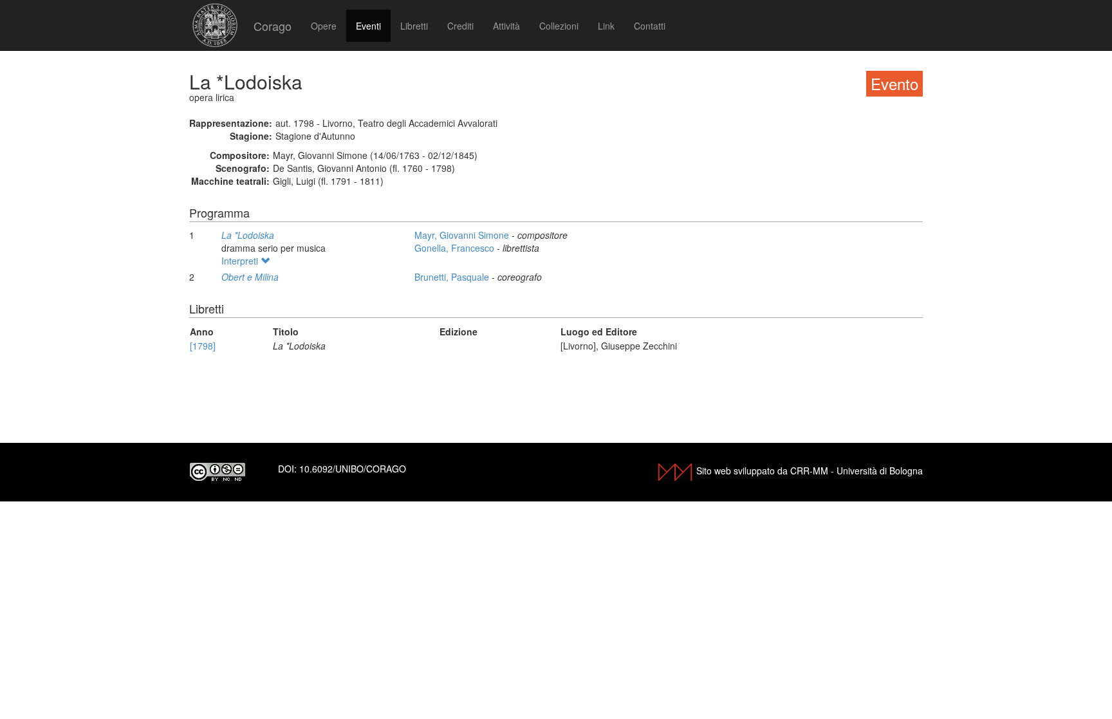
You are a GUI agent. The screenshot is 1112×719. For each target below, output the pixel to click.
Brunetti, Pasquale (453, 276)
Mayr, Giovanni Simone (463, 235)
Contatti (649, 25)
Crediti (460, 25)
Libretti (414, 25)
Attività (506, 25)
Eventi (368, 25)
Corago (273, 25)
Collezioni (559, 25)
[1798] (203, 345)
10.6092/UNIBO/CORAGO (352, 468)
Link (606, 25)
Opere (324, 25)
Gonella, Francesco (455, 247)
